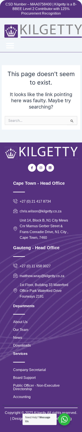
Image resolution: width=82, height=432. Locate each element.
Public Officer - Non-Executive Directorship (36, 387)
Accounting (22, 397)
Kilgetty (40, 413)
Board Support (24, 377)
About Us (20, 322)
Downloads (22, 345)
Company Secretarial (29, 370)
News (17, 337)
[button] (10, 45)
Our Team (20, 330)
